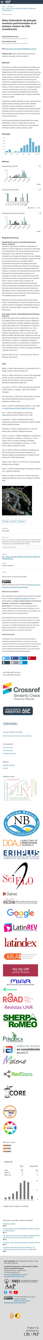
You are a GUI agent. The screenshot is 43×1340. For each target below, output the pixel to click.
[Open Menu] (2, 2)
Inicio (3, 6)
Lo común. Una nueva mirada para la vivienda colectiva (21, 1242)
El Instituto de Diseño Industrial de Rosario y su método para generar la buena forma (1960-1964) (19, 1248)
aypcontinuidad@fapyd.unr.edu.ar (15, 1274)
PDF (14, 521)
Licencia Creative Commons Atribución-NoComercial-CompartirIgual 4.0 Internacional (19, 1299)
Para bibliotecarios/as (9, 753)
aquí (28, 651)
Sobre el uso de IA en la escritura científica (17, 736)
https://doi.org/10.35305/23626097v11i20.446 (21, 49)
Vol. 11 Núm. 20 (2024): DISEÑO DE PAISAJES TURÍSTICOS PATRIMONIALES (19, 9)
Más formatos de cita (9, 547)
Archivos (10, 6)
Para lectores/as (8, 747)
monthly (38, 184)
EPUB (22, 521)
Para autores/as (7, 750)
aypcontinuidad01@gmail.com (14, 1276)
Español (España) (9, 765)
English (5, 768)
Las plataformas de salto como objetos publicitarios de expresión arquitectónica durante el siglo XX (21, 1236)
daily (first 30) (31, 207)
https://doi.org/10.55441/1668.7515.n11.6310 (19, 408)
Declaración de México (21, 598)
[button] (6, 658)
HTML (7, 521)
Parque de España (9, 1224)
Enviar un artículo (10, 723)
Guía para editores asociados (12, 732)
